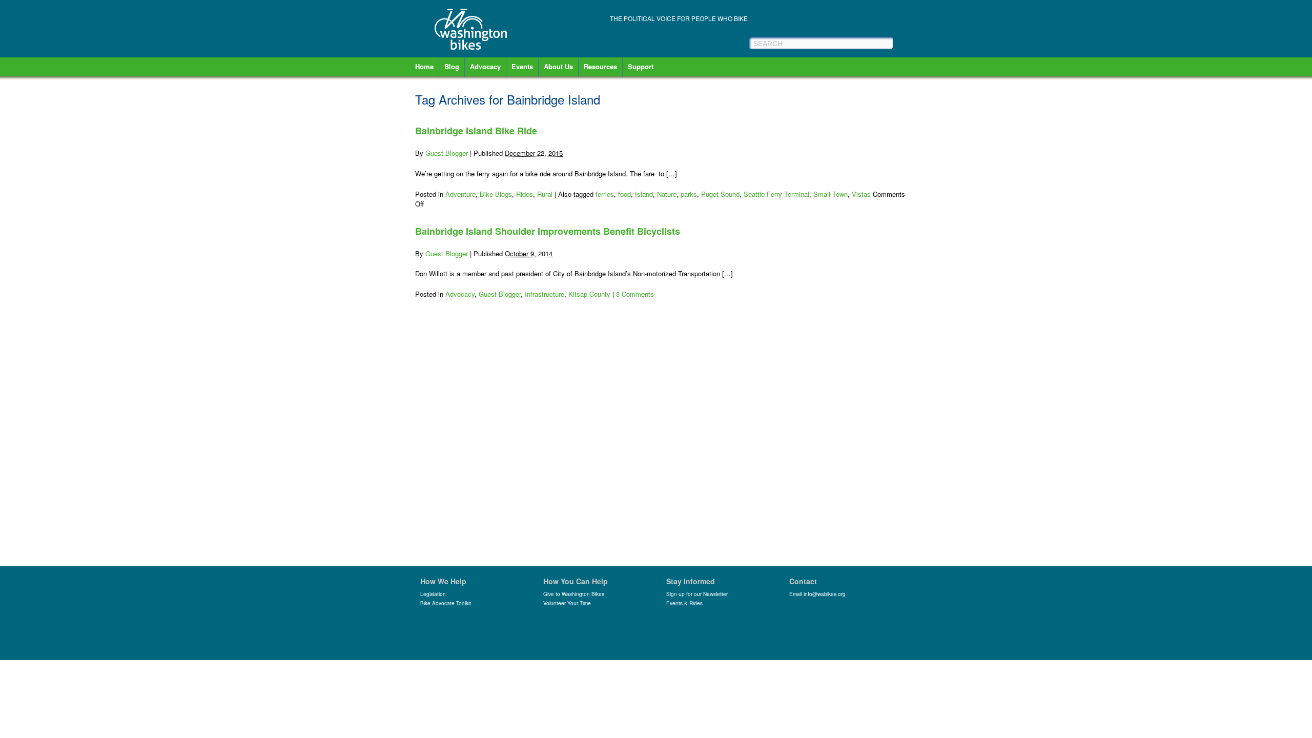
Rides (524, 194)
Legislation (433, 594)
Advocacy (485, 66)
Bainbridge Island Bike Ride (476, 130)
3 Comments (635, 294)
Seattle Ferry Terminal (776, 194)
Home (424, 66)
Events (522, 66)
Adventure (460, 194)
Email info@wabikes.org (817, 594)
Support (640, 66)
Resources (600, 66)
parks (689, 194)
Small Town (830, 194)
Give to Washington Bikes (573, 594)
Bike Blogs (496, 194)
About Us (558, 66)
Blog (451, 66)
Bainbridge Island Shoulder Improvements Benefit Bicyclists (547, 231)
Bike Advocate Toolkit (445, 603)
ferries (605, 194)
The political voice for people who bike (679, 18)
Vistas (861, 194)
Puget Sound (720, 194)
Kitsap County (589, 294)
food (624, 194)
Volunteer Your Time (567, 603)
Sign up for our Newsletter (697, 594)
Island (644, 194)
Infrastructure (544, 294)
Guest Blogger (446, 153)
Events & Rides (684, 603)
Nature (666, 194)
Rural (544, 194)
